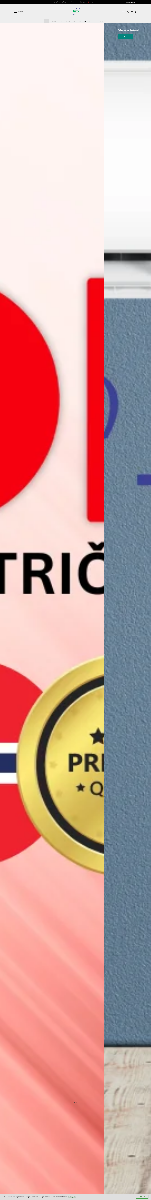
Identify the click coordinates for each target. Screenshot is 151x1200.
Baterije (90, 21)
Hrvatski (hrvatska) (130, 2)
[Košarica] (135, 12)
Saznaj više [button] (72, 1197)
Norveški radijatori (100, 21)
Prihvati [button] (142, 1197)
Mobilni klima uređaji (65, 21)
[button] (128, 12)
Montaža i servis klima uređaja (79, 21)
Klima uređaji (53, 21)
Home (46, 21)
